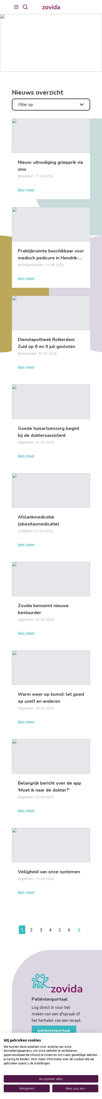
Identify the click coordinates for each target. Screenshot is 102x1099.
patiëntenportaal (54, 1030)
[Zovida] (51, 7)
